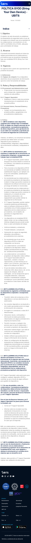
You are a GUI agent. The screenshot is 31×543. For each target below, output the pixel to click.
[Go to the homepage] (6, 472)
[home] (4, 4)
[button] (29, 4)
